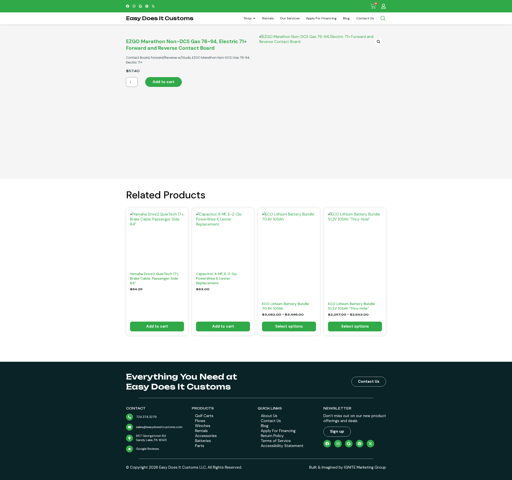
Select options (289, 326)
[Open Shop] (254, 18)
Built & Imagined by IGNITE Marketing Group (347, 467)
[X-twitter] (153, 6)
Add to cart (163, 81)
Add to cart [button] (157, 326)
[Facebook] (127, 6)
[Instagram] (134, 6)
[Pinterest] (146, 6)
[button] (378, 41)
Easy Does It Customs (159, 18)
